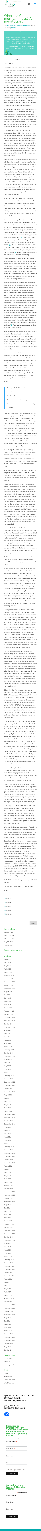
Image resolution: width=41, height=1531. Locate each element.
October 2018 (8, 1237)
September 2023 (9, 1056)
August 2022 (8, 1095)
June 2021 (7, 1134)
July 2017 (7, 1282)
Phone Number (11, 1463)
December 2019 (9, 1192)
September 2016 (9, 1314)
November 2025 (9, 982)
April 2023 (7, 1069)
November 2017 (9, 1269)
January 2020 (8, 1188)
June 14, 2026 (9, 938)
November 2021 (9, 1117)
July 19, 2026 (8, 932)
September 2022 (9, 1092)
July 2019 (7, 1208)
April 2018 (7, 1253)
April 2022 (7, 1108)
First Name (10, 1449)
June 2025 (7, 998)
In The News (8, 1358)
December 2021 (9, 1114)
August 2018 (8, 1243)
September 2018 (9, 1240)
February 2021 (9, 1146)
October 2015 (8, 1343)
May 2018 (7, 1250)
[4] (16, 252)
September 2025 (9, 988)
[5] (11, 325)
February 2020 (9, 1185)
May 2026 (7, 966)
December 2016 (9, 1305)
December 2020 (9, 1153)
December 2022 (9, 1082)
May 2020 (7, 1176)
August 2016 (8, 1318)
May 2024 (7, 1040)
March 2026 (8, 972)
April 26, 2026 (8, 945)
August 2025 (8, 991)
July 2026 (7, 959)
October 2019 (8, 1198)
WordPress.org (9, 1383)
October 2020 (8, 1159)
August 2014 (8, 1347)
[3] (6, 250)
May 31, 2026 (8, 942)
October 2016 (8, 1311)
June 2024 (7, 1037)
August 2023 (8, 1059)
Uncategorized (9, 1365)
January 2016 (8, 1334)
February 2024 (9, 1050)
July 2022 (7, 1098)
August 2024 (8, 1030)
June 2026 (7, 962)
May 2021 (7, 1137)
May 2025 (7, 1001)
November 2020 (9, 1156)
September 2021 (9, 1124)
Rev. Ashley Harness (24, 25)
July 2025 (7, 995)
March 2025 (8, 1008)
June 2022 (7, 1101)
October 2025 (8, 985)
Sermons (14, 28)
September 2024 (9, 1027)
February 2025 (9, 1011)
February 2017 (9, 1298)
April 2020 (7, 1179)
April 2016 (7, 1327)
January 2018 (8, 1263)
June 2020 (7, 1172)
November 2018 (9, 1234)
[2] (10, 245)
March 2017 (8, 1295)
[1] (21, 237)
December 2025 (9, 979)
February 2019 (9, 1224)
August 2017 (8, 1279)
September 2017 (9, 1276)
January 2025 (8, 1014)
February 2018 (9, 1259)
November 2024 (9, 1021)
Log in (6, 1373)
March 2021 (8, 1143)
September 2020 (9, 1163)
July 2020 (7, 1169)
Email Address (11, 1442)
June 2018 (7, 1247)
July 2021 (7, 1130)
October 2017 (8, 1272)
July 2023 (7, 1062)
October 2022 (8, 1088)
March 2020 (8, 1182)
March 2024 (8, 1046)
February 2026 (9, 975)
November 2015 (9, 1340)
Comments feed (9, 1380)
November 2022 (9, 1085)
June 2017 (7, 1285)
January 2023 (8, 1079)
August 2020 (8, 1166)
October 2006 (8, 1350)
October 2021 (8, 1121)
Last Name (10, 1456)
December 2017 (9, 1266)
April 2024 (7, 1043)
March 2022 (8, 1111)
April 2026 (7, 969)
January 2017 (8, 1301)
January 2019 (8, 1227)
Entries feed (8, 1376)
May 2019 (7, 1214)
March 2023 (8, 1072)
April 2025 (7, 1004)
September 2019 (9, 1201)
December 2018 (9, 1230)
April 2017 (7, 1292)
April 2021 (7, 1140)
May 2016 (7, 1324)
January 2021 (8, 1150)
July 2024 (7, 1033)
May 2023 (7, 1066)
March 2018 (8, 1256)
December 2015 (9, 1337)
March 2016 (8, 1330)
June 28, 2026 (9, 935)
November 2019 (9, 1195)
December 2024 (9, 1017)
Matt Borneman (11, 25)
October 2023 (8, 1053)
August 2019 (8, 1205)
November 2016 (9, 1308)
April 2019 (7, 1218)
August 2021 (8, 1127)
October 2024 (8, 1024)
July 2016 (7, 1321)
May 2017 (7, 1289)
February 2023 (9, 1075)
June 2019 (7, 1211)
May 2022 (7, 1105)
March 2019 (8, 1221)
